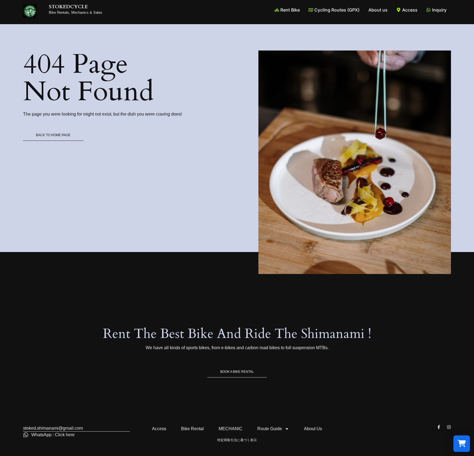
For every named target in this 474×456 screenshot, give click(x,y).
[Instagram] (449, 427)
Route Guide (269, 428)
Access (159, 428)
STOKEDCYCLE (68, 6)
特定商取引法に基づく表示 (237, 440)
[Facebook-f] (439, 427)
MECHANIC (230, 428)
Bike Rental (192, 428)
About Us (313, 428)
